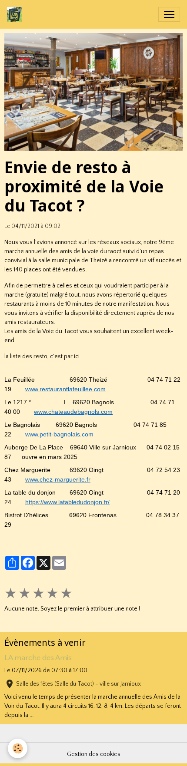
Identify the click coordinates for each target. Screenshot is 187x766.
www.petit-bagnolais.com (59, 434)
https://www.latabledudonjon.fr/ (67, 502)
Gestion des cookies (93, 754)
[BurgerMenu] (169, 14)
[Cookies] (17, 748)
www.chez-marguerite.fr (57, 479)
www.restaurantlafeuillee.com (65, 389)
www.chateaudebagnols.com (73, 411)
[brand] (16, 14)
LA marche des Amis (38, 658)
